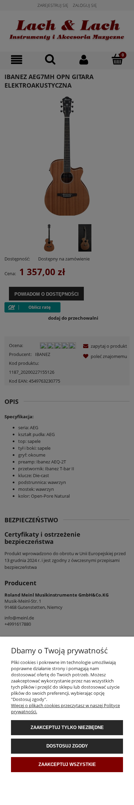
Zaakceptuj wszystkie (67, 764)
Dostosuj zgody (67, 746)
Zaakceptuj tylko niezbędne (67, 727)
